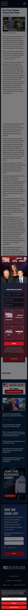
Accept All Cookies (14, 607)
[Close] (25, 258)
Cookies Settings (14, 599)
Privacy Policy (5, 595)
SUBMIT (14, 343)
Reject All (14, 603)
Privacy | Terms (20, 352)
